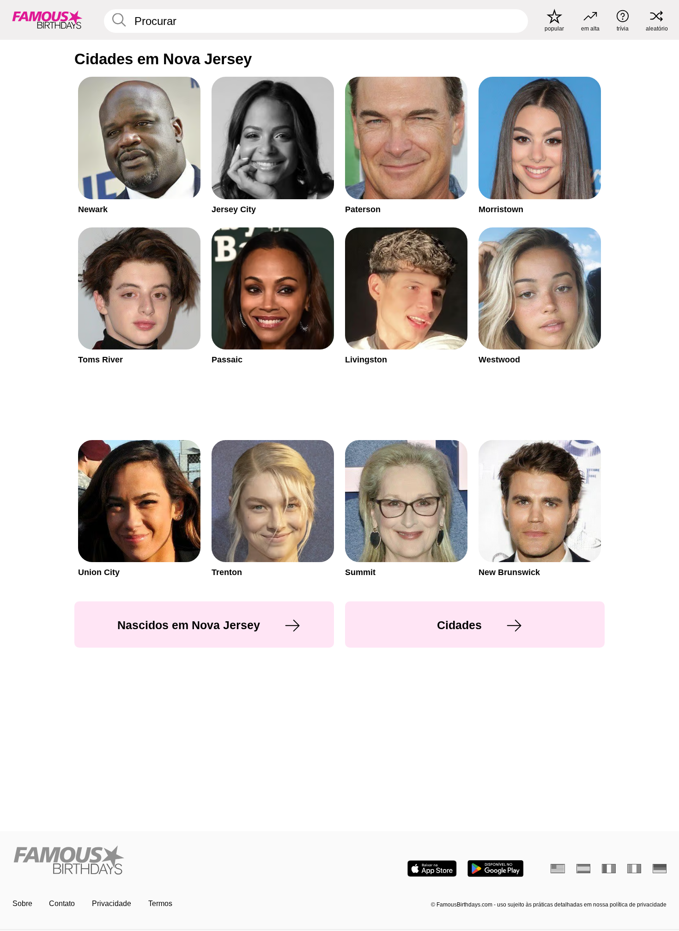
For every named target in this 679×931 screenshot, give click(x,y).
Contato (62, 903)
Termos (160, 903)
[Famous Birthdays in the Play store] (495, 868)
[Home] (173, 860)
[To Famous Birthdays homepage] (47, 19)
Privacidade (111, 903)
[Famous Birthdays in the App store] (432, 868)
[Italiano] (634, 868)
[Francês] (609, 868)
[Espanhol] (583, 868)
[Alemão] (660, 868)
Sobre (22, 903)
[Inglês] (558, 868)
